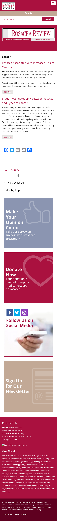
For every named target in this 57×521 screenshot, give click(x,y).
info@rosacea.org (15, 430)
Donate (28, 13)
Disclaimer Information (10, 514)
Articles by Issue (14, 182)
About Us (6, 491)
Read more (8, 92)
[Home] (8, 9)
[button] (53, 3)
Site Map (24, 514)
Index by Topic (13, 190)
